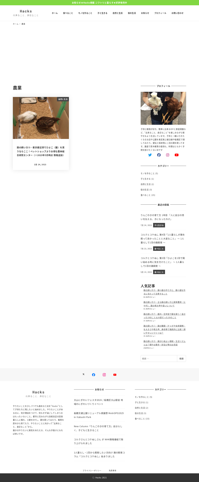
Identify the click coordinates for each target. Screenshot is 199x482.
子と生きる (146, 178)
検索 (181, 358)
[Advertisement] (99, 55)
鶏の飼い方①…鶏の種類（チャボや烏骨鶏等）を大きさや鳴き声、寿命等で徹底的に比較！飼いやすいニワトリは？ (164, 329)
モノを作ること (148, 173)
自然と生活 (146, 184)
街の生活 (145, 189)
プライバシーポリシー (92, 470)
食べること (146, 195)
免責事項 (112, 470)
